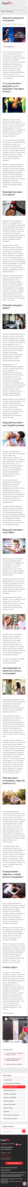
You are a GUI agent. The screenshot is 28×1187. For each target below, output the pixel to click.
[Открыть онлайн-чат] (25, 1184)
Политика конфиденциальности (9, 1167)
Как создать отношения (10, 1118)
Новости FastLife (8, 1108)
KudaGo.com (4, 1144)
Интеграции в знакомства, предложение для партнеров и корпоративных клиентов (12, 1175)
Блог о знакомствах (6, 1149)
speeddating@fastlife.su (7, 1156)
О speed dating (8, 1080)
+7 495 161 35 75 (5, 1154)
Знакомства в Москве (7, 1147)
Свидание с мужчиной (10, 1094)
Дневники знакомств (9, 1090)
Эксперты (6, 1111)
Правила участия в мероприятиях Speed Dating (13, 1172)
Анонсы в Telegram (14, 1163)
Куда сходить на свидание (11, 1115)
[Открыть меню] (25, 3)
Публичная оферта (6, 1170)
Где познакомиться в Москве (12, 1083)
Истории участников (9, 1104)
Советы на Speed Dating (10, 1087)
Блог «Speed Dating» (17, 10)
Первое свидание (8, 1101)
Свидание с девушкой (10, 1097)
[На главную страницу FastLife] (5, 1140)
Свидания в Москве (6, 10)
